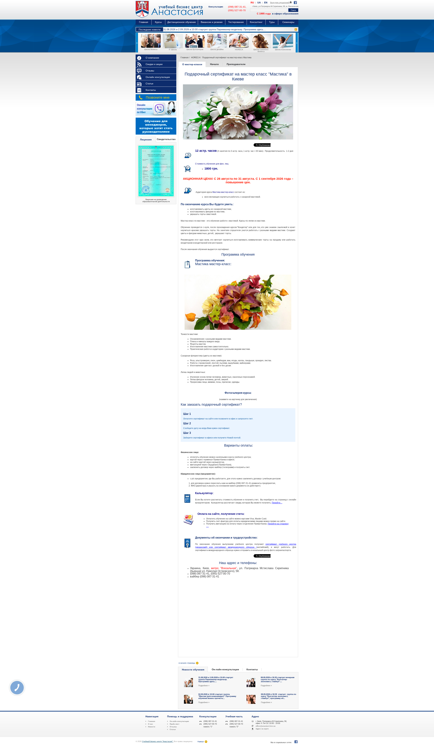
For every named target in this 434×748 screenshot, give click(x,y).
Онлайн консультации (158, 77)
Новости (151, 727)
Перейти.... (277, 503)
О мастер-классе (192, 64)
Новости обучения (193, 669)
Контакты (151, 90)
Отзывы (150, 70)
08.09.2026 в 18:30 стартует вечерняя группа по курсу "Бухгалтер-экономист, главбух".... (277, 679)
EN (265, 2)
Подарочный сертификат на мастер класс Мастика (226, 57)
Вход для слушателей (280, 3)
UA (259, 2)
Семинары (288, 22)
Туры (272, 22)
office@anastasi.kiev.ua (265, 726)
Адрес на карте (262, 729)
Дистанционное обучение (181, 22)
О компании (152, 57)
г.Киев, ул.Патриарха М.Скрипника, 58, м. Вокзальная (275, 6)
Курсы (158, 22)
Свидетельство (166, 139)
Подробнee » (203, 686)
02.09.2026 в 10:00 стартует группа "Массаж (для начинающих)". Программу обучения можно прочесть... (217, 696)
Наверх (201, 742)
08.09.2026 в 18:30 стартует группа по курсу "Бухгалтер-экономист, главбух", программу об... (278, 696)
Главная (143, 22)
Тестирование (236, 22)
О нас (150, 724)
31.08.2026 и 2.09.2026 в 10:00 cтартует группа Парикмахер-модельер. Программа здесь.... (214, 29)
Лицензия (146, 139)
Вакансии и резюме (212, 22)
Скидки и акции (154, 64)
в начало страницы (187, 663)
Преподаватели (236, 64)
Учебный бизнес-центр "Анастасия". (157, 741)
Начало (214, 64)
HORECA (195, 57)
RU (252, 2)
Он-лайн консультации (225, 669)
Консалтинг (256, 22)
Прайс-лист (174, 724)
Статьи (149, 83)
